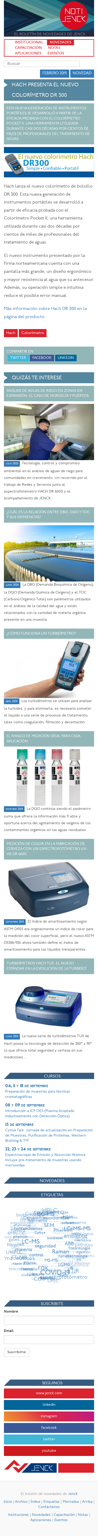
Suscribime (16, 1352)
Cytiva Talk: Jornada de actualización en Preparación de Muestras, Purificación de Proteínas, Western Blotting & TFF (49, 1132)
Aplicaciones (28, 53)
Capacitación (28, 48)
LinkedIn (66, 358)
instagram (49, 1416)
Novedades (60, 42)
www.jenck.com (49, 1393)
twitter (49, 1439)
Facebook (41, 358)
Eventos (56, 53)
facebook (49, 1428)
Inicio (8, 1502)
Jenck (73, 1494)
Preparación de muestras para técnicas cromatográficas (37, 1091)
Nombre (11, 1312)
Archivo (21, 1502)
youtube (49, 1451)
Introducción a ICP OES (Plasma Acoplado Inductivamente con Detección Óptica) (39, 1110)
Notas (54, 48)
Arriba (87, 1502)
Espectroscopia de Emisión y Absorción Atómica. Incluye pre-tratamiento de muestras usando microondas (46, 1157)
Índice (35, 1502)
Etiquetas (51, 1502)
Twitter (18, 358)
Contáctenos (49, 1507)
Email (9, 1331)
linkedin (49, 1405)
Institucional (29, 42)
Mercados (71, 1502)
